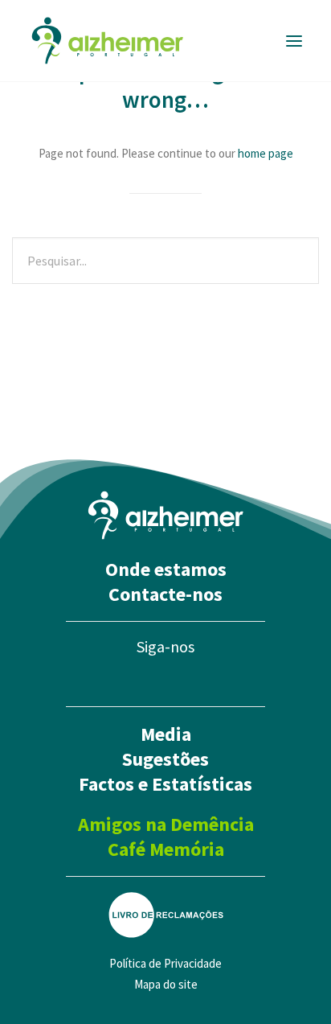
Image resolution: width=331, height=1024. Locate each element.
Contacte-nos (165, 594)
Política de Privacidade (165, 963)
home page (265, 153)
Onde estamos (166, 569)
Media (166, 734)
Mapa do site (166, 984)
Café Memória (166, 849)
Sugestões (165, 758)
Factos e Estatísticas (165, 783)
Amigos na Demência (166, 824)
